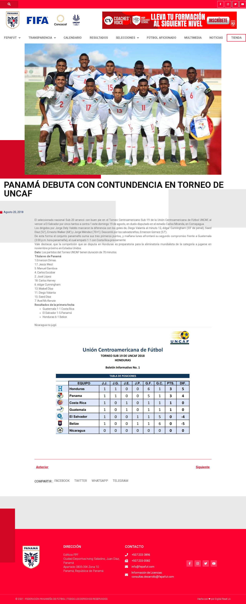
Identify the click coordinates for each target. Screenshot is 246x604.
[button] (62, 481)
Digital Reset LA (223, 599)
